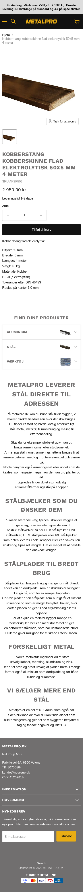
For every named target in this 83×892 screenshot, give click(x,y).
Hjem (6, 35)
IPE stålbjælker (66, 535)
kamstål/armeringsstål (34, 487)
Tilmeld (66, 836)
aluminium (53, 662)
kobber (25, 662)
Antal (5, 205)
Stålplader (12, 583)
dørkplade (30, 588)
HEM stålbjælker (35, 535)
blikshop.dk (24, 715)
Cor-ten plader (12, 598)
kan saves (66, 540)
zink (69, 662)
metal (20, 429)
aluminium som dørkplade (42, 672)
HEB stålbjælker (56, 530)
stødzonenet (59, 447)
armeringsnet (33, 447)
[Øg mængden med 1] (41, 215)
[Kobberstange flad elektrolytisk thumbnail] (9, 137)
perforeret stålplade (22, 628)
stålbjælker (25, 530)
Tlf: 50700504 (12, 767)
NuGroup (45, 710)
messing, (38, 662)
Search (41, 863)
